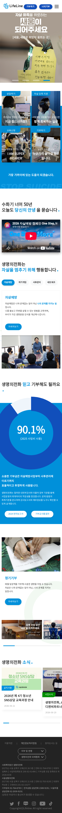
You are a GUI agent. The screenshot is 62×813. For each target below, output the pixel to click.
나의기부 (46, 6)
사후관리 (37, 282)
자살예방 (8, 282)
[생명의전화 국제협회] (32, 756)
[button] (15, 80)
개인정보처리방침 (29, 743)
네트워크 (51, 282)
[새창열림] (12, 805)
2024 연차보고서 (15, 514)
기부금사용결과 (42, 514)
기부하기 (30, 6)
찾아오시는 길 (51, 743)
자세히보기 (13, 327)
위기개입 (22, 282)
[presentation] (2, 37)
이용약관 (9, 743)
